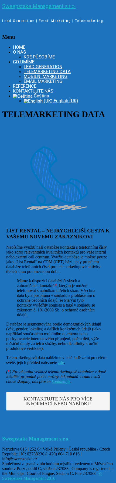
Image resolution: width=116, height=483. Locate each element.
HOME (19, 47)
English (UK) (65, 100)
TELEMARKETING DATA (47, 71)
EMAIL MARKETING (43, 81)
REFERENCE (24, 86)
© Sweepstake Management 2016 (52, 476)
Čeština (41, 95)
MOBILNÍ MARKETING (45, 76)
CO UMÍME (24, 61)
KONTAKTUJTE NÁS (33, 91)
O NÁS (19, 52)
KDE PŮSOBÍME (39, 57)
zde (61, 362)
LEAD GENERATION (43, 66)
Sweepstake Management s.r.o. (39, 6)
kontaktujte (61, 381)
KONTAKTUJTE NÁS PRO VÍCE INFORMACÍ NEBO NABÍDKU (58, 401)
